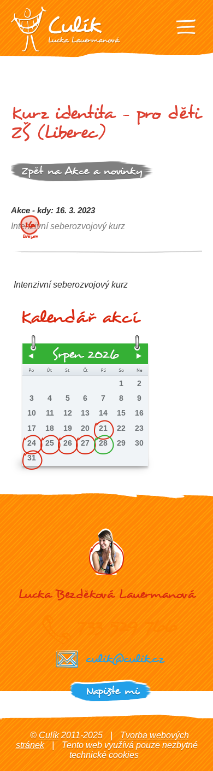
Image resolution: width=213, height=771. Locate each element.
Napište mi (112, 691)
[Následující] (139, 356)
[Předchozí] (31, 356)
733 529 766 (127, 626)
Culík (49, 735)
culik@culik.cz (124, 658)
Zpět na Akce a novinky (82, 170)
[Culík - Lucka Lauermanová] (65, 29)
